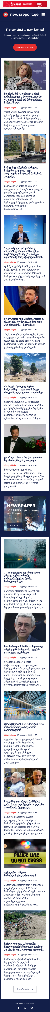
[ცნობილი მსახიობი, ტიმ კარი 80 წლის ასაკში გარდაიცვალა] (25, 438)
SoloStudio (30, 1003)
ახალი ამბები (10, 108)
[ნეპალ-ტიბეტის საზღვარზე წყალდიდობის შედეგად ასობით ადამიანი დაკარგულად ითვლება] (25, 925)
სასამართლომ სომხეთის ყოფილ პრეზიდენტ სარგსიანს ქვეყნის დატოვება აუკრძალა (23, 649)
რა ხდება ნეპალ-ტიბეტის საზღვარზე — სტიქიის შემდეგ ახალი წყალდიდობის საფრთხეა (23, 389)
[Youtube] (31, 1008)
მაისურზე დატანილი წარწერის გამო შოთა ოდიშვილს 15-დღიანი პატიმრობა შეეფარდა (24, 804)
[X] (25, 1008)
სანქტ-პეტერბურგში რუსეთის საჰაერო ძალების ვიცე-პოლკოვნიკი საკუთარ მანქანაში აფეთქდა (23, 172)
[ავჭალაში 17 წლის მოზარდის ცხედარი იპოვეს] (25, 853)
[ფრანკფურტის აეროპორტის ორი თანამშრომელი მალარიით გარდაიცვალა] (25, 705)
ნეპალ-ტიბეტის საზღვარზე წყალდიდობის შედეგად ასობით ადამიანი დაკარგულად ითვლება (24, 946)
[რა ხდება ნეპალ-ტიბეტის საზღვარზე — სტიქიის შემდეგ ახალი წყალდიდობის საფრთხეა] (25, 367)
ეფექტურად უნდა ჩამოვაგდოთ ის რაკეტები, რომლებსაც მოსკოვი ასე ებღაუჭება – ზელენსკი (24, 321)
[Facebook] (18, 1008)
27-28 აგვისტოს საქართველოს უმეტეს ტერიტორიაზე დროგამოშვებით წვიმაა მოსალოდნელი (22, 577)
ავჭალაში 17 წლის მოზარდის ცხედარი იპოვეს (20, 874)
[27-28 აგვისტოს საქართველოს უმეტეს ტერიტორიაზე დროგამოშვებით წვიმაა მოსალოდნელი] (25, 553)
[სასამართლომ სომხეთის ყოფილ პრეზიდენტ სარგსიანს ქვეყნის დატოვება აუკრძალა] (25, 627)
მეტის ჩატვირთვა (24, 989)
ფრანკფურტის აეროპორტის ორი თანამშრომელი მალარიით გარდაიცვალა (24, 727)
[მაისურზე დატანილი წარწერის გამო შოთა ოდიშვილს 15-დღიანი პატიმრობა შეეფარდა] (25, 782)
